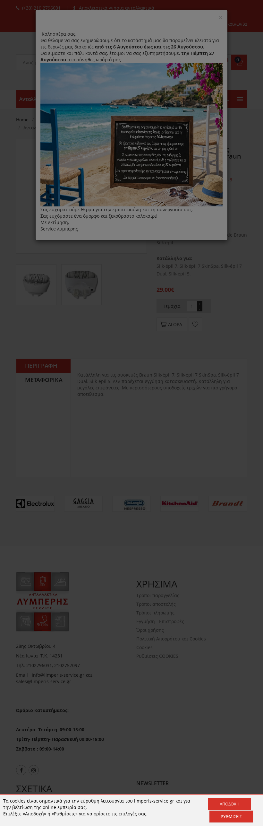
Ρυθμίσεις (231, 816)
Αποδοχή (230, 804)
